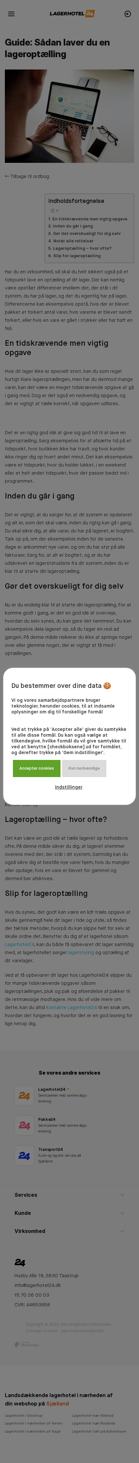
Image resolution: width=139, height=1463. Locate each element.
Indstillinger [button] (68, 787)
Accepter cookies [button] (36, 768)
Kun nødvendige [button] (84, 768)
